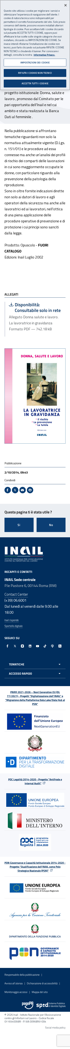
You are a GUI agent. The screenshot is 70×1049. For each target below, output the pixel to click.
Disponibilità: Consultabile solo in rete (35, 307)
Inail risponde (11, 620)
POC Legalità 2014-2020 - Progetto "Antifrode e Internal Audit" (35, 781)
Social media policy (55, 1027)
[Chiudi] (65, 5)
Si (19, 525)
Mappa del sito (40, 992)
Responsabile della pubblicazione (22, 975)
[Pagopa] (27, 1005)
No (51, 525)
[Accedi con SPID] (51, 1005)
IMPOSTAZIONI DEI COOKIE (35, 62)
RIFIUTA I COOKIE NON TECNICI (35, 73)
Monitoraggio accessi (15, 992)
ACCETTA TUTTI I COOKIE (35, 83)
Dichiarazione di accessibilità (42, 983)
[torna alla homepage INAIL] (24, 554)
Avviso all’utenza (13, 983)
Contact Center (16, 594)
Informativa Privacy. (44, 55)
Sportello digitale (13, 626)
